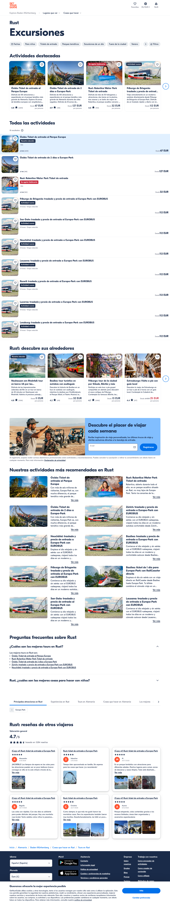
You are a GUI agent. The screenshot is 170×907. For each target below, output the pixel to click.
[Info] (22, 130)
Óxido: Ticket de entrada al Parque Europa (31, 656)
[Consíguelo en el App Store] (68, 873)
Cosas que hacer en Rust (63, 847)
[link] (85, 144)
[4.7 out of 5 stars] (18, 742)
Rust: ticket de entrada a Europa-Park (80, 751)
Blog (126, 872)
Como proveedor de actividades (146, 862)
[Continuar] (166, 86)
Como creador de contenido (145, 870)
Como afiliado (143, 876)
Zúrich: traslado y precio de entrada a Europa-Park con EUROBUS (42, 664)
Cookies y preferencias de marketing (95, 874)
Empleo (127, 868)
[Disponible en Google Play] (68, 862)
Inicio (12, 847)
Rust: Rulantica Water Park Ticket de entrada (32, 659)
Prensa (126, 877)
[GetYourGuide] (13, 5)
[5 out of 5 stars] (34, 755)
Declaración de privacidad (54, 460)
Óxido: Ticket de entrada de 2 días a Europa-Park (34, 662)
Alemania (22, 847)
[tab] (28, 701)
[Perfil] (156, 4)
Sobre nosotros (127, 862)
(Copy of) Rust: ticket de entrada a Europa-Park (33, 751)
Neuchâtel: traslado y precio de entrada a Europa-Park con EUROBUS (44, 667)
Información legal (87, 865)
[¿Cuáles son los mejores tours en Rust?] (157, 646)
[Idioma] (145, 4)
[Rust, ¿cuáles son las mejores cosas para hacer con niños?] (157, 680)
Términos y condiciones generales (94, 878)
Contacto (84, 861)
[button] (85, 144)
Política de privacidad (89, 869)
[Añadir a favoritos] (41, 64)
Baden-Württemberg (39, 847)
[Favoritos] (135, 4)
